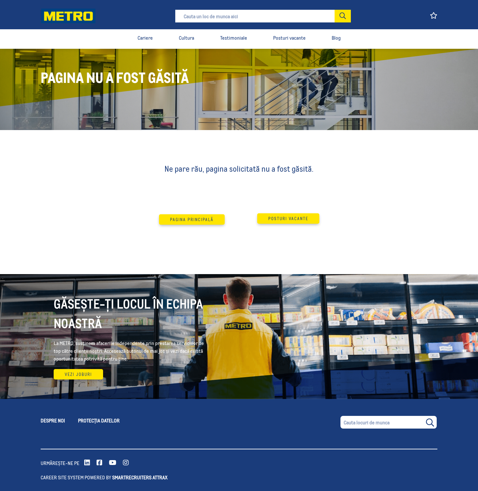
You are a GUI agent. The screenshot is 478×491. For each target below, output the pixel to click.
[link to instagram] (125, 463)
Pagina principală (192, 219)
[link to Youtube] (112, 463)
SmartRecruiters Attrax (139, 477)
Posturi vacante (288, 218)
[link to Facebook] (99, 463)
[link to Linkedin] (87, 463)
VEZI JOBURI (78, 374)
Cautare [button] (343, 16)
